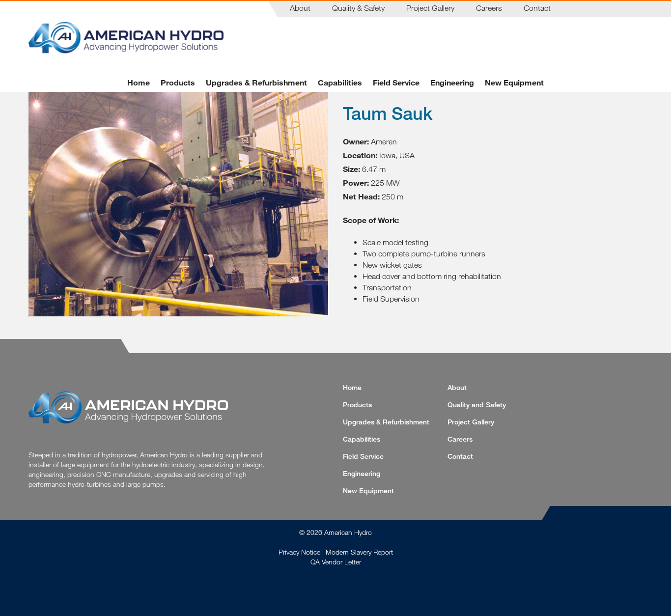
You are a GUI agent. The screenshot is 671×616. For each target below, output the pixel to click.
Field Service (396, 82)
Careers (489, 7)
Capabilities (340, 82)
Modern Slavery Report (359, 552)
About (300, 7)
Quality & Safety (358, 7)
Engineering (452, 82)
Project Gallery (430, 7)
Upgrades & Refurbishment (256, 82)
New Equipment (514, 82)
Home (138, 82)
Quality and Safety (476, 404)
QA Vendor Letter (335, 562)
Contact (537, 7)
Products (178, 82)
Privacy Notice (299, 552)
